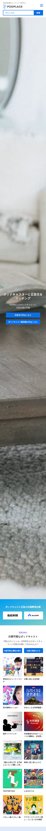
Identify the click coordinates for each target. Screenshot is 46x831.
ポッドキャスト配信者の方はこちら (23, 322)
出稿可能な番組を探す (12, 650)
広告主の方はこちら (23, 315)
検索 (38, 12)
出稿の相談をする (33, 650)
